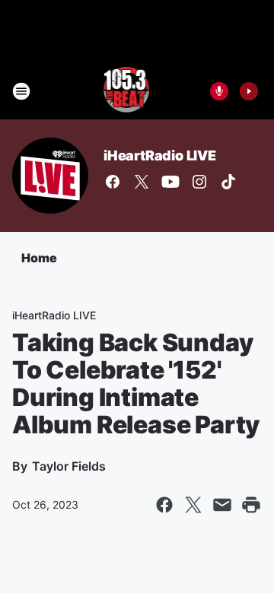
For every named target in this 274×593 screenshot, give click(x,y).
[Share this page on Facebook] (164, 504)
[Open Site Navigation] (21, 91)
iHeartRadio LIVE (160, 155)
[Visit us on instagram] (199, 182)
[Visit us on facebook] (113, 182)
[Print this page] (251, 504)
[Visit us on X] (141, 182)
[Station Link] (127, 91)
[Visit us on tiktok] (228, 182)
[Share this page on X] (193, 504)
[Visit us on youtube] (170, 182)
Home (39, 257)
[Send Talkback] (219, 91)
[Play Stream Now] (249, 91)
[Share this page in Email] (222, 504)
